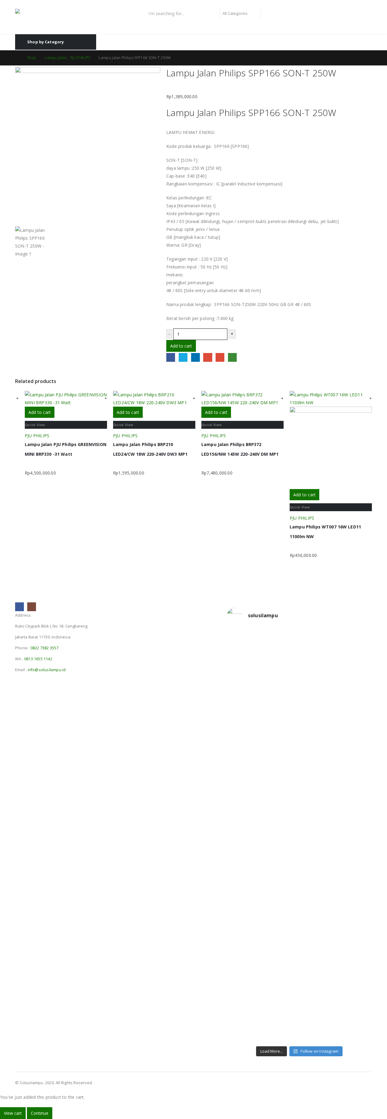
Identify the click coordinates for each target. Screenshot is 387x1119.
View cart (13, 1113)
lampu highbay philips (206, 24)
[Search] (268, 13)
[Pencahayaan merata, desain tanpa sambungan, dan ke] (355, 884)
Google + (207, 357)
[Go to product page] (66, 399)
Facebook (170, 357)
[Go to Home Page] (17, 58)
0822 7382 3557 (45, 648)
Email (220, 357)
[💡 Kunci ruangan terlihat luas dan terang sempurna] (318, 869)
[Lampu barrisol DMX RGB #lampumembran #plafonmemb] (318, 755)
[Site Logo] (53, 17)
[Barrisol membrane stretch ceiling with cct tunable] (318, 677)
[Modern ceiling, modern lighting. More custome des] (244, 853)
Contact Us (360, 42)
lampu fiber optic (162, 24)
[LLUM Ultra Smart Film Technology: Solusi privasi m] (318, 997)
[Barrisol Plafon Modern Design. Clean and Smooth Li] (355, 669)
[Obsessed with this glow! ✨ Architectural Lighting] (355, 985)
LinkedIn (195, 357)
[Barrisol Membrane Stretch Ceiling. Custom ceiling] (281, 669)
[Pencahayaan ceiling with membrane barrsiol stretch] (244, 669)
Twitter (183, 357)
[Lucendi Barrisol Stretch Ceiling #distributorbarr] (281, 985)
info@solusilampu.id (47, 669)
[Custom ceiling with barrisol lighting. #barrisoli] (281, 849)
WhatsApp (232, 357)
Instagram (31, 606)
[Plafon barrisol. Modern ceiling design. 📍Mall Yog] (244, 767)
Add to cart (181, 346)
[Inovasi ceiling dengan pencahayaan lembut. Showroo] (355, 771)
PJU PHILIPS (37, 435)
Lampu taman (247, 24)
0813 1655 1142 (38, 658)
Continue (39, 1113)
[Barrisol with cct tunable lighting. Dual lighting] (281, 763)
